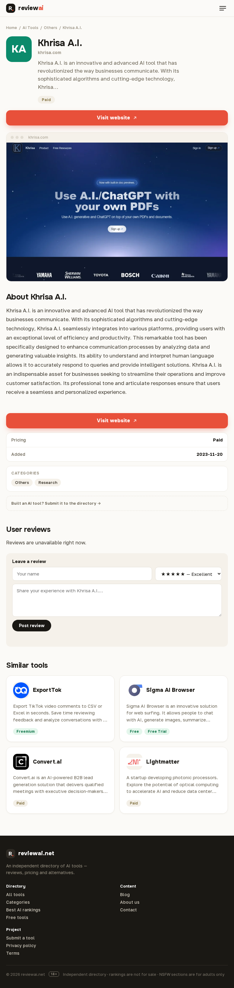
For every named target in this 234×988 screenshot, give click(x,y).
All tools (15, 894)
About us (130, 902)
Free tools (17, 917)
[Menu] (223, 8)
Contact (128, 910)
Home (11, 27)
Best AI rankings (23, 910)
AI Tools (30, 27)
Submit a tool (20, 938)
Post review (31, 625)
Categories (18, 902)
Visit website (113, 117)
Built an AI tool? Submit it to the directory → (56, 503)
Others (50, 27)
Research (47, 482)
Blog (125, 894)
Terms (13, 953)
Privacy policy (21, 945)
